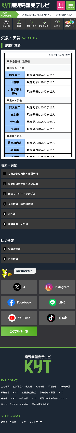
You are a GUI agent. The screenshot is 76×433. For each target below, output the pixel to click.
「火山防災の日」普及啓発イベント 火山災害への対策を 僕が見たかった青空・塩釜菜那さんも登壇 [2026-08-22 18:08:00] (47, 14)
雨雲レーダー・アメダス (21, 193)
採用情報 (52, 386)
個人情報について (27, 398)
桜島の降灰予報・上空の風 (23, 183)
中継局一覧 (65, 386)
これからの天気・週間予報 (23, 173)
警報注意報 (14, 249)
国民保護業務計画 (40, 404)
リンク (22, 421)
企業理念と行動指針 (22, 386)
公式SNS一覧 (19, 331)
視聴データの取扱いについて (54, 398)
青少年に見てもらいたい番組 (14, 404)
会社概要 (5, 386)
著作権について (8, 398)
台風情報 (13, 259)
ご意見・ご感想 (8, 421)
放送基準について (9, 392)
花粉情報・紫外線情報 (20, 204)
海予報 (12, 214)
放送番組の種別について (51, 392)
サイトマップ (35, 421)
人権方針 (40, 386)
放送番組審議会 (29, 392)
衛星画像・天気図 (18, 224)
